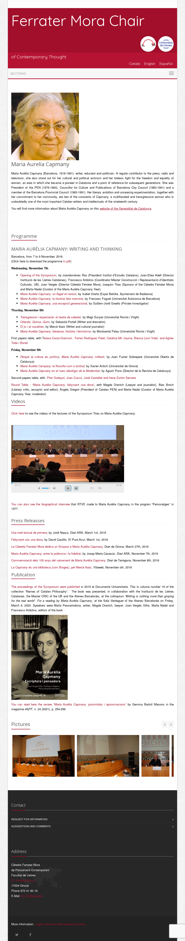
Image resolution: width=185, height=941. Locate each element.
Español (166, 63)
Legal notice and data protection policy (60, 924)
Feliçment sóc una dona (27, 539)
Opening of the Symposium (38, 275)
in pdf (66, 261)
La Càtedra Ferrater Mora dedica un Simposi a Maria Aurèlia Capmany (57, 546)
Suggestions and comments (31, 826)
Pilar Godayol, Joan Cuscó (64, 377)
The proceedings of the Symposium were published (45, 586)
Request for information (29, 819)
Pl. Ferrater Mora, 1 (24, 880)
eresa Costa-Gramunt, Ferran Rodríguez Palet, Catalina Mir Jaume (88, 338)
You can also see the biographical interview (40, 504)
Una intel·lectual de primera (29, 532)
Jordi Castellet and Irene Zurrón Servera (110, 377)
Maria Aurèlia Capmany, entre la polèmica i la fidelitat (46, 553)
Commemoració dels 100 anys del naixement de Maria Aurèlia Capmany (58, 560)
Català (134, 63)
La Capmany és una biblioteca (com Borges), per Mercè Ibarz (51, 567)
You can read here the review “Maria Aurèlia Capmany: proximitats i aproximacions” (68, 704)
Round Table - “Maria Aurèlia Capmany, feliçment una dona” (52, 384)
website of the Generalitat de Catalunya (125, 208)
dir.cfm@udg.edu (32, 896)
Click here (17, 413)
